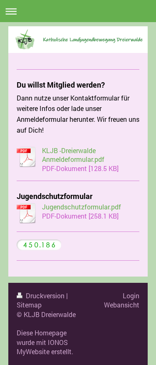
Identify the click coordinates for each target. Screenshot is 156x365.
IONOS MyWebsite (42, 347)
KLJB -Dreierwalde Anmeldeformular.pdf (73, 155)
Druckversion (45, 295)
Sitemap (29, 304)
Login (131, 295)
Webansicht (121, 304)
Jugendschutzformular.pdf (81, 206)
